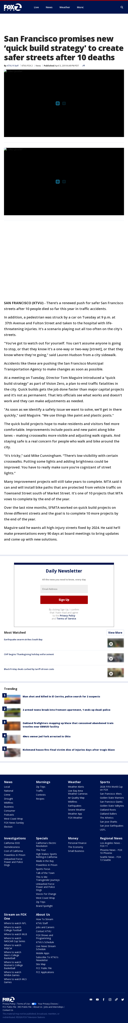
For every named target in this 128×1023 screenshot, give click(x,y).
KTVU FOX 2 (27, 65)
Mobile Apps (42, 953)
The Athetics (107, 817)
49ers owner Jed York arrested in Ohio (46, 736)
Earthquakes (74, 805)
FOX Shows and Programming (44, 937)
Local (7, 786)
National (8, 790)
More (80, 7)
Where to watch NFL (15, 923)
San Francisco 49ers (111, 793)
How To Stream (44, 919)
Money (73, 838)
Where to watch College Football (13, 929)
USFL (103, 829)
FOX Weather (75, 817)
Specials (42, 838)
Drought (8, 798)
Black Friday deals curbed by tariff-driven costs (29, 669)
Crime (7, 794)
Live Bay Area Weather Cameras (78, 792)
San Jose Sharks (108, 821)
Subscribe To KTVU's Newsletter (47, 959)
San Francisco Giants (111, 801)
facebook (103, 999)
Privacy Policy (67, 615)
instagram (110, 999)
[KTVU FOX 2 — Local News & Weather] (15, 7)
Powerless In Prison (14, 855)
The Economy (75, 847)
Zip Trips (40, 786)
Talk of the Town (45, 873)
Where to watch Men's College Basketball (12, 955)
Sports (105, 782)
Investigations (15, 838)
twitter (122, 999)
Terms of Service (66, 618)
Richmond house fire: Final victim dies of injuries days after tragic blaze (69, 749)
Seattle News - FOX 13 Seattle (110, 858)
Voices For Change (46, 893)
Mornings (43, 782)
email (91, 999)
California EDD (12, 843)
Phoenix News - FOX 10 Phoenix (111, 851)
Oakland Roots (108, 809)
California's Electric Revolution (46, 844)
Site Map (41, 964)
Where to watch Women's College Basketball (13, 965)
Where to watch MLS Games (15, 981)
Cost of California (13, 851)
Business (9, 806)
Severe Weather (76, 809)
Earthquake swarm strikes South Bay (23, 639)
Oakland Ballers (108, 813)
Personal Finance (77, 843)
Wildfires (8, 802)
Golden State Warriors (112, 797)
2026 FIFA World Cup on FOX (111, 788)
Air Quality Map (76, 797)
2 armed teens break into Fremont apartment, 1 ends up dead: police (66, 709)
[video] (115, 643)
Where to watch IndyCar (12, 947)
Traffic (39, 790)
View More (115, 632)
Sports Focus (43, 869)
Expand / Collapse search (122, 7)
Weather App (75, 813)
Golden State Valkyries (112, 805)
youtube (97, 999)
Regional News (111, 838)
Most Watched (15, 632)
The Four (41, 850)
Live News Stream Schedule (46, 948)
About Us (43, 914)
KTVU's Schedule (45, 942)
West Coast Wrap (13, 818)
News (38, 65)
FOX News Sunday (14, 822)
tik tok (116, 999)
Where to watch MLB (15, 934)
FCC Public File (44, 968)
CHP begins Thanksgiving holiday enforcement (29, 654)
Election (8, 826)
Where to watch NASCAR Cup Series (14, 940)
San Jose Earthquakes (111, 825)
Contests (41, 794)
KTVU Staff (42, 923)
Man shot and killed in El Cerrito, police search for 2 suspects (61, 696)
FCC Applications (45, 972)
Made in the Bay (45, 861)
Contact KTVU (43, 931)
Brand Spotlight (44, 905)
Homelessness (12, 847)
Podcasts (9, 814)
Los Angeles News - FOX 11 (111, 844)
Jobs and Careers (45, 927)
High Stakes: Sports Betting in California (46, 855)
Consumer (9, 810)
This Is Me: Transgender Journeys (48, 878)
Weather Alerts (76, 786)
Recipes (40, 798)
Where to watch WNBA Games (12, 974)
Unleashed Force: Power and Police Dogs (13, 862)
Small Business (76, 851)
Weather (74, 782)
